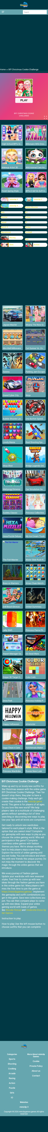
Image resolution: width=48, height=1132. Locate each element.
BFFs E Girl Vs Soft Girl (36, 191)
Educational (6, 232)
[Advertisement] (24, 41)
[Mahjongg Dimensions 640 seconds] (12, 485)
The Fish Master (10, 559)
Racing (12, 238)
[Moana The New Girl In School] (35, 321)
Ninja (28, 395)
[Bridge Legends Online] (35, 462)
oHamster (30, 724)
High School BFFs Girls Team (12, 144)
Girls (2, 212)
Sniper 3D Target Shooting (15, 677)
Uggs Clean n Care (11, 747)
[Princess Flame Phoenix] (35, 626)
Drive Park (7, 700)
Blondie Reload (13, 910)
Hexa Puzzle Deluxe (12, 536)
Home (3, 69)
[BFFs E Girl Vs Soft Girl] (36, 187)
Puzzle (12, 1088)
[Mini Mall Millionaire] (12, 344)
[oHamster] (35, 720)
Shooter (4, 217)
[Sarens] (12, 368)
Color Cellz (31, 677)
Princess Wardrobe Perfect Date (18, 771)
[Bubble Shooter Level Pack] (12, 415)
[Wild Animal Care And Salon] (36, 163)
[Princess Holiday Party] (35, 697)
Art (26, 212)
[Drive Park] (12, 697)
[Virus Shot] (12, 462)
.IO (26, 222)
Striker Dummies (33, 606)
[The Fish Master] (10, 542)
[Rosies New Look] (35, 767)
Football (28, 232)
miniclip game (35, 801)
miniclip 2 (14, 199)
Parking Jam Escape (35, 372)
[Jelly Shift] (12, 626)
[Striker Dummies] (35, 603)
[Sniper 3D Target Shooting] (12, 673)
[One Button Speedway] (35, 415)
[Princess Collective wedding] (35, 509)
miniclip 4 (14, 206)
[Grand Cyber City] (12, 391)
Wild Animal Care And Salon (36, 167)
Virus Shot (8, 466)
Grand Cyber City (11, 395)
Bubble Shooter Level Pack (15, 419)
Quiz (27, 239)
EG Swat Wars (32, 653)
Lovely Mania (9, 442)
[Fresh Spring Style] (12, 187)
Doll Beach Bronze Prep (13, 606)
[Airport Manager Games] (12, 650)
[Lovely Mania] (12, 438)
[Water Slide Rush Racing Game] (35, 556)
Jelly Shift (7, 630)
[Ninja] (35, 391)
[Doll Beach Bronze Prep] (12, 603)
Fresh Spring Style (10, 191)
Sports (12, 1059)
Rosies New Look (34, 771)
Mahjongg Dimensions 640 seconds (19, 489)
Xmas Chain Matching (36, 583)
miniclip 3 (38, 199)
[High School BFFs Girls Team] (12, 140)
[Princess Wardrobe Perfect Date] (12, 767)
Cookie (36, 1061)
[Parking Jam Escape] (35, 368)
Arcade (12, 1073)
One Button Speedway (36, 419)
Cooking (12, 1068)
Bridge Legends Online (36, 466)
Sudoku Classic (10, 512)
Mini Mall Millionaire (12, 348)
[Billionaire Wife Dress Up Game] (36, 140)
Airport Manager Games (14, 653)
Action (27, 217)
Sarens (6, 372)
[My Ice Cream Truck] (35, 532)
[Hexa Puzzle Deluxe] (12, 532)
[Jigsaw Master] (12, 321)
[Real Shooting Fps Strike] (35, 438)
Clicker (28, 227)
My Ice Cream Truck (35, 536)
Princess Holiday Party (36, 700)
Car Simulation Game (36, 489)
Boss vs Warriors (11, 583)
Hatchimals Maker (34, 747)
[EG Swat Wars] (35, 650)
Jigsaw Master (10, 325)
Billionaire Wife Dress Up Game (36, 144)
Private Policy (36, 1066)
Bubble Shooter (31, 207)
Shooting (12, 1064)
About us (36, 1071)
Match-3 (4, 227)
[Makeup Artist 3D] (12, 163)
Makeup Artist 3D (10, 167)
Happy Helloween (11, 724)
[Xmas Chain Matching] (35, 579)
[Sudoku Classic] (12, 509)
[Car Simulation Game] (35, 485)
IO (12, 1097)
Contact (36, 1075)
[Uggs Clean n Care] (12, 744)
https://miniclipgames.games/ (17, 891)
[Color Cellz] (35, 673)
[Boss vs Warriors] (12, 579)
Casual (3, 222)
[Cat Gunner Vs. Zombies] (35, 344)
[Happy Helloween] (12, 720)
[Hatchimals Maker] (35, 744)
